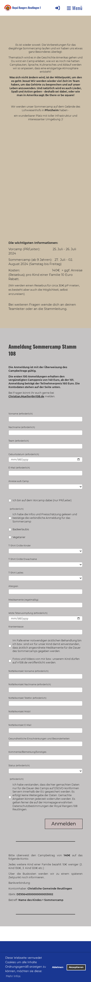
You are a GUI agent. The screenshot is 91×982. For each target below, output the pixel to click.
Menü (77, 8)
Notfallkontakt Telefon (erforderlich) (27, 698)
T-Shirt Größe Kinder (19, 545)
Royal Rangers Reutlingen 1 (26, 8)
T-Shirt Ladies (15, 572)
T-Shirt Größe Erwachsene (22, 559)
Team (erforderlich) (18, 440)
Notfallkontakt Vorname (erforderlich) (28, 671)
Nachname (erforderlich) (21, 427)
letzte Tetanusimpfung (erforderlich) (27, 613)
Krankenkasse (15, 626)
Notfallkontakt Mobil (19, 711)
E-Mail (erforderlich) (19, 467)
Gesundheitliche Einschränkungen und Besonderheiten (39, 738)
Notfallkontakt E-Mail (19, 725)
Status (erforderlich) (19, 765)
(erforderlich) (15, 509)
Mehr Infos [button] (13, 976)
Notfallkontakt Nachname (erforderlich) (29, 684)
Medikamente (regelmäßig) (23, 599)
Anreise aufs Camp (18, 481)
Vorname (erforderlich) (20, 413)
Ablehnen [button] (57, 967)
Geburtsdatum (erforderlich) (23, 454)
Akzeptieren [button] (76, 967)
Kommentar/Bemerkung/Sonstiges (27, 752)
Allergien (13, 586)
